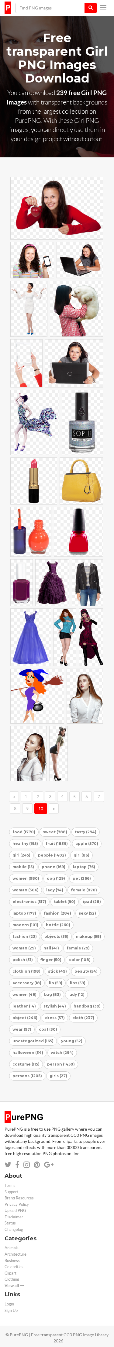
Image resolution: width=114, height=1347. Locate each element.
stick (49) (57, 971)
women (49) (24, 994)
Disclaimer (14, 1217)
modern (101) (25, 925)
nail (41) (51, 948)
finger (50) (50, 959)
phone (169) (53, 866)
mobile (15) (23, 866)
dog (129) (56, 878)
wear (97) (21, 1029)
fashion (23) (24, 936)
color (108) (80, 959)
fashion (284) (57, 913)
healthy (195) (25, 843)
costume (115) (26, 1064)
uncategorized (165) (33, 1041)
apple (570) (86, 843)
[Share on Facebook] (17, 1165)
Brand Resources (19, 1198)
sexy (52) (87, 913)
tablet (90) (64, 901)
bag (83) (52, 994)
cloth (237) (83, 1017)
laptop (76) (84, 866)
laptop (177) (24, 913)
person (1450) (61, 1064)
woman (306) (25, 890)
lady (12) (76, 994)
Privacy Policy (17, 1204)
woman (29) (24, 948)
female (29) (78, 948)
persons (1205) (27, 1076)
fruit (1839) (57, 843)
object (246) (24, 1017)
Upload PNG (15, 1210)
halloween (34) (27, 1052)
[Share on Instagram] (26, 1165)
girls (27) (58, 1076)
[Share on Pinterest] (37, 1165)
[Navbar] (103, 7)
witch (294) (62, 1052)
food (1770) (23, 832)
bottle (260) (58, 925)
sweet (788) (55, 832)
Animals (12, 1248)
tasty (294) (85, 832)
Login (9, 1304)
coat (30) (48, 1029)
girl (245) (21, 855)
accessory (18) (26, 983)
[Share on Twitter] (8, 1165)
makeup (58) (88, 936)
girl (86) (81, 855)
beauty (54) (86, 971)
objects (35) (56, 936)
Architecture (15, 1254)
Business (12, 1260)
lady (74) (54, 890)
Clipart (10, 1273)
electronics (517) (29, 901)
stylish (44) (54, 1006)
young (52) (71, 1041)
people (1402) (52, 855)
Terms (10, 1185)
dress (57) (55, 1017)
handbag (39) (87, 1006)
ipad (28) (92, 901)
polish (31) (22, 959)
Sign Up (11, 1310)
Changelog (14, 1229)
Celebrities (14, 1266)
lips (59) (77, 983)
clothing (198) (26, 971)
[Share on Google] (49, 1165)
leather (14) (24, 1006)
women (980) (25, 878)
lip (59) (55, 983)
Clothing (12, 1279)
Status (10, 1223)
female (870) (84, 890)
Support (11, 1192)
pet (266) (82, 878)
